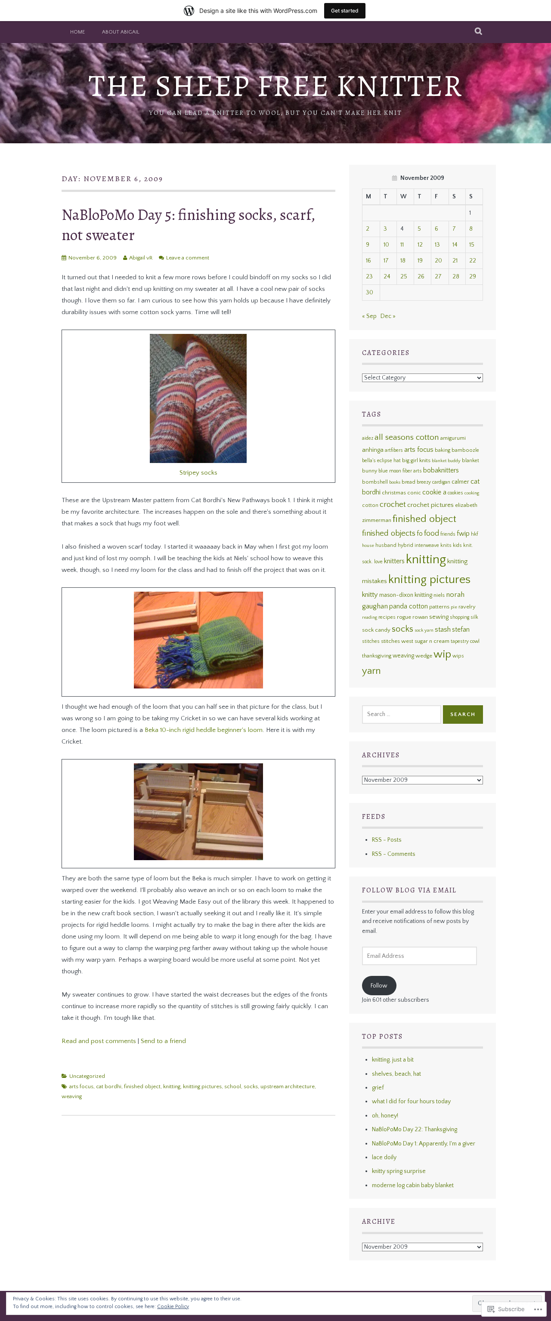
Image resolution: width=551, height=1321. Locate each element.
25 (403, 276)
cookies (455, 493)
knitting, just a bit (393, 1059)
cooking (471, 493)
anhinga (373, 450)
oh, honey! (385, 1115)
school (232, 1086)
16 (368, 260)
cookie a (434, 492)
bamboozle (465, 450)
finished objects (388, 533)
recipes (387, 617)
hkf (474, 534)
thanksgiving (376, 656)
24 (387, 276)
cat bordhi (108, 1086)
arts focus (81, 1086)
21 (455, 260)
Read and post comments (99, 1041)
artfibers (394, 450)
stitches (371, 641)
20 (438, 260)
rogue (404, 617)
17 (386, 260)
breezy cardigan (433, 482)
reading (369, 617)
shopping (459, 617)
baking (442, 450)
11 (402, 244)
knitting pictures (202, 1086)
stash (443, 629)
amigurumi (453, 438)
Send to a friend (163, 1041)
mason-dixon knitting (405, 595)
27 (438, 276)
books (394, 482)
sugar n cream (432, 641)
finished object (142, 1086)
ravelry (467, 607)
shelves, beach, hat (396, 1074)
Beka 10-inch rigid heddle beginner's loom (204, 730)
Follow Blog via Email (409, 890)
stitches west (397, 641)
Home (77, 32)
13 (437, 244)
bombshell (375, 482)
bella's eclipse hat (381, 460)
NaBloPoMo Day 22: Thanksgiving (414, 1129)
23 (369, 276)
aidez (367, 438)
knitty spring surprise (399, 1171)
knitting (171, 1086)
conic (414, 493)
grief (378, 1087)
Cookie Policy (173, 1306)
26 (421, 276)
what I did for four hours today (411, 1101)
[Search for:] (401, 714)
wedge (423, 656)
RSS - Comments (393, 854)
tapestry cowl (465, 641)
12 (420, 244)
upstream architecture (287, 1086)
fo (420, 533)
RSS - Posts (387, 839)
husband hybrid (394, 545)
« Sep (369, 316)
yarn (371, 671)
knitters (394, 561)
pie (454, 607)
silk (474, 617)
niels (439, 595)
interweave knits (433, 545)
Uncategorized (87, 1076)
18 (403, 260)
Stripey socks (198, 472)
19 (420, 260)
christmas (394, 493)
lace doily (384, 1157)
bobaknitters (441, 470)
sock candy (376, 630)
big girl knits (416, 460)
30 (369, 292)
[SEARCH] (478, 32)
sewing (439, 617)
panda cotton (408, 606)
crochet (393, 504)
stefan (461, 629)
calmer (460, 481)
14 (455, 244)
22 (472, 260)
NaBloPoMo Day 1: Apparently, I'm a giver (423, 1143)
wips (458, 656)
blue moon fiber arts (400, 471)
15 (471, 244)
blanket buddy (446, 460)
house (368, 545)
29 (472, 276)
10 (386, 244)
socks (251, 1086)
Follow (379, 985)
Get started (345, 10)
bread (408, 482)
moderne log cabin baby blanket (413, 1185)
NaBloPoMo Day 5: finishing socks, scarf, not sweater (188, 224)
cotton (370, 505)
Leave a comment (187, 258)
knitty (370, 595)
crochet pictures (430, 505)
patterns (439, 607)
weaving (72, 1096)
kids (457, 545)
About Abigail (120, 32)
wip (442, 654)
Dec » (388, 316)
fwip (463, 533)
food (431, 533)
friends (447, 534)
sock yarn (424, 630)
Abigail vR (140, 258)
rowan (420, 617)
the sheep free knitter (276, 85)
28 (455, 276)
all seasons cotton (407, 437)
